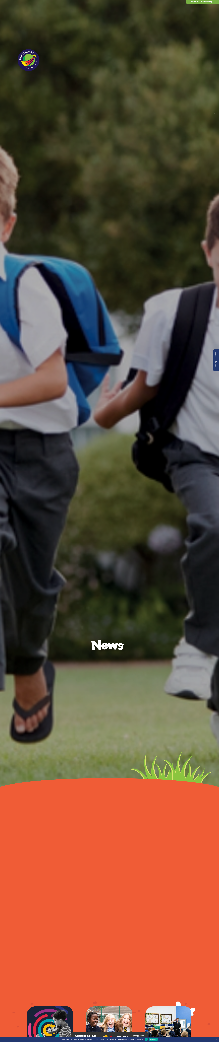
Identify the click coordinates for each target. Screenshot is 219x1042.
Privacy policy (153, 1039)
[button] (213, 113)
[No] (216, 1039)
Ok (146, 1039)
